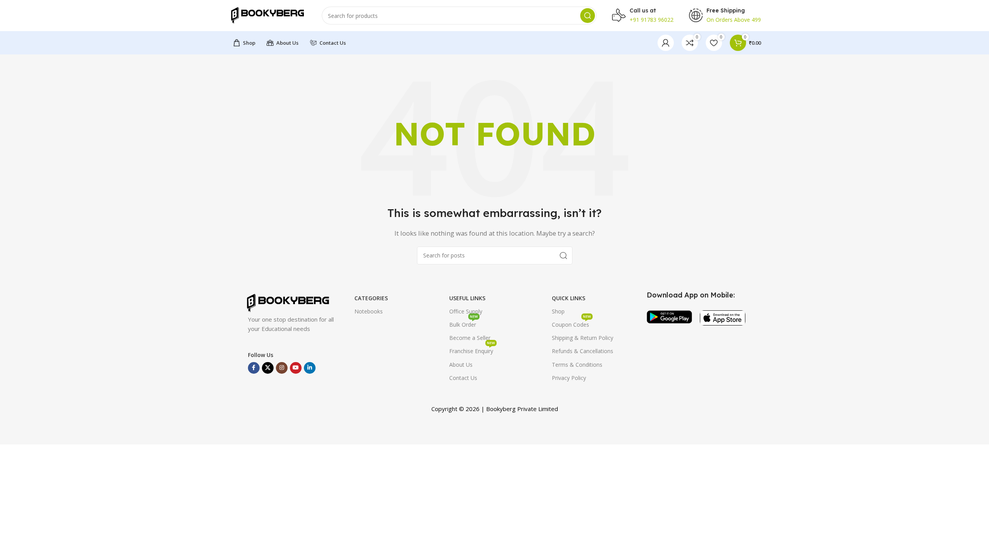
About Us (461, 364)
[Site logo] (267, 15)
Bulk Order (463, 323)
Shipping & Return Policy (582, 337)
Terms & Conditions (577, 364)
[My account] (666, 43)
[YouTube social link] (296, 368)
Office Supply (465, 311)
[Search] (587, 15)
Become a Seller (469, 337)
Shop (558, 311)
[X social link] (268, 368)
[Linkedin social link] (310, 368)
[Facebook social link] (254, 368)
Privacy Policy (569, 378)
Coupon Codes (571, 323)
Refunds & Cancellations (582, 351)
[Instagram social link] (282, 368)
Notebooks (368, 311)
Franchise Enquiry (472, 350)
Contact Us (463, 378)
